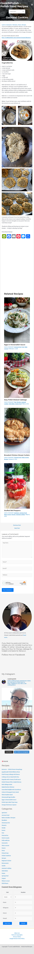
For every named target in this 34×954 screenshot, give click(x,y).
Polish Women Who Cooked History (11, 782)
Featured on (5, 835)
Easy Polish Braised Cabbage (15, 400)
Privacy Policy (17, 936)
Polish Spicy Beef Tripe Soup (9, 802)
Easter (3, 830)
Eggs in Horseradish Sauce (14, 345)
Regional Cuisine (6, 860)
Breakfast (4, 820)
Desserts (15, 25)
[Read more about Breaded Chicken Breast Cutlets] (17, 430)
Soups (3, 873)
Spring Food (18, 403)
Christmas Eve (6, 822)
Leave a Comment (7, 25)
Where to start (6, 881)
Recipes (24, 25)
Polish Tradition (6, 855)
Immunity (5, 843)
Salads (3, 865)
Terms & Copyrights (17, 935)
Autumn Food (17, 347)
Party (19, 25)
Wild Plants (5, 883)
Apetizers (16, 513)
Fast (23, 347)
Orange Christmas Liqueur (9, 805)
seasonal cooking (20, 514)
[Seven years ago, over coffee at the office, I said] (17, 703)
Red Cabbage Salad (7, 784)
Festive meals (5, 838)
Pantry (4, 848)
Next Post (17, 528)
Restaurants (5, 863)
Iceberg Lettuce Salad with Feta (10, 777)
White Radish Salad (7, 794)
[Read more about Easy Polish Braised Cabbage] (17, 375)
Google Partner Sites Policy (17, 938)
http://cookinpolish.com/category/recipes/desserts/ (16, 37)
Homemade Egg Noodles (8, 797)
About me (17, 933)
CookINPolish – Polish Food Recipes (14, 4)
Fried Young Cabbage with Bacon (11, 774)
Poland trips (5, 853)
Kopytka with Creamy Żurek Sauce (11, 779)
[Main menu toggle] (32, 4)
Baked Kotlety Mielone (8, 787)
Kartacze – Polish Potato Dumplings (12, 769)
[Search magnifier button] (23, 11)
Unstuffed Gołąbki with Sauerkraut (11, 789)
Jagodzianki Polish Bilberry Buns (11, 772)
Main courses (25, 457)
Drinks (3, 828)
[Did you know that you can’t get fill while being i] (17, 734)
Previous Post (17, 525)
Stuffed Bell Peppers (12, 510)
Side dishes (12, 403)
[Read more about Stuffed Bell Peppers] (17, 486)
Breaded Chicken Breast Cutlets (17, 455)
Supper (4, 878)
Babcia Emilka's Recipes (8, 817)
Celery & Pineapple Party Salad (10, 792)
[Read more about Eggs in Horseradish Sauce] (17, 320)
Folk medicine (5, 840)
